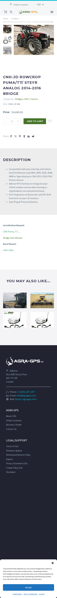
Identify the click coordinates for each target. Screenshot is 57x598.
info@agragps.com (26, 395)
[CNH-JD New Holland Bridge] (42, 300)
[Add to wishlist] (50, 121)
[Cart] (5, 12)
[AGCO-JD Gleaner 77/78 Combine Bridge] (15, 300)
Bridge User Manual (12, 237)
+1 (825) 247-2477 (26, 391)
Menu (52, 12)
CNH (26, 98)
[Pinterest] (20, 136)
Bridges (15, 18)
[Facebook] (11, 136)
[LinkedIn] (28, 136)
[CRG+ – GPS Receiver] (42, 320)
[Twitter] (15, 136)
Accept (28, 587)
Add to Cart (35, 121)
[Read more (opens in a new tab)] (20, 4)
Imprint (42, 594)
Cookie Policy (17, 594)
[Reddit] (33, 136)
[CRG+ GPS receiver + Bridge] (15, 320)
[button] (52, 563)
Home (5, 18)
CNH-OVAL (8, 250)
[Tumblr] (24, 136)
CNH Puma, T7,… (11, 231)
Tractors (33, 98)
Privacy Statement (31, 594)
